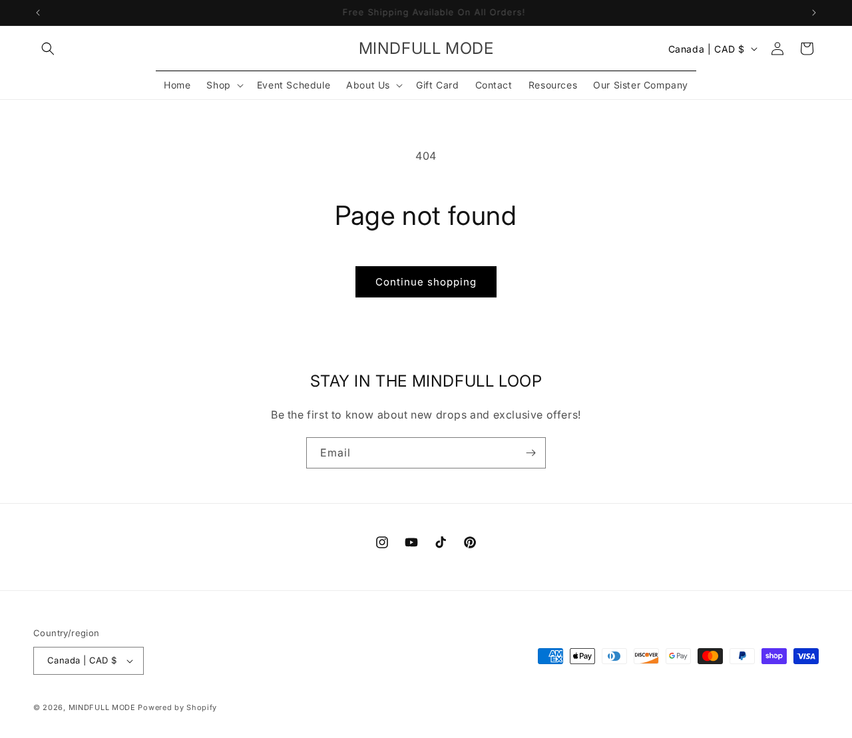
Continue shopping (426, 282)
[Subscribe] (530, 452)
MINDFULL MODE (102, 707)
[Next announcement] (814, 12)
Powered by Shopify (177, 707)
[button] (48, 48)
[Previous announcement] (38, 12)
